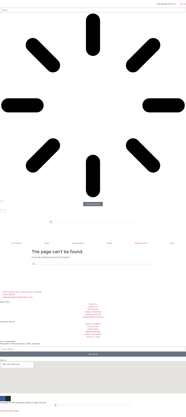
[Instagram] (8, 398)
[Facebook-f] (2, 398)
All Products (16, 243)
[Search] (2, 201)
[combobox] (93, 10)
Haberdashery (78, 243)
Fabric (46, 243)
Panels (109, 243)
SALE (172, 243)
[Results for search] (93, 105)
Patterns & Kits (141, 243)
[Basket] (2, 210)
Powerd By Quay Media (10, 411)
